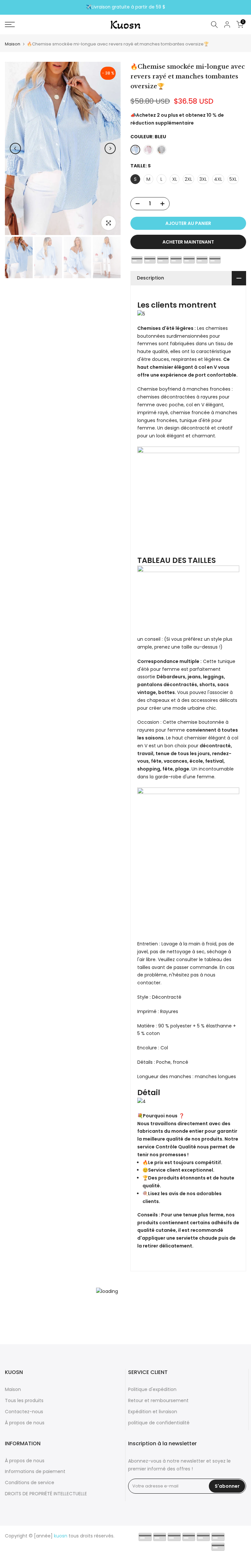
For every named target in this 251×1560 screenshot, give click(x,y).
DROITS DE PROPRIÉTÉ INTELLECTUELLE (46, 1493)
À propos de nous (24, 1422)
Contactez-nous (24, 1411)
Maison (12, 44)
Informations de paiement (35, 1471)
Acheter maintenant (188, 242)
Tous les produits (24, 1400)
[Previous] (15, 148)
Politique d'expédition (152, 1389)
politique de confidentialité (159, 1422)
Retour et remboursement (158, 1400)
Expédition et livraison (152, 1411)
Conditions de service (29, 1482)
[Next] (110, 148)
